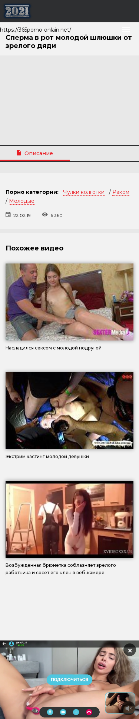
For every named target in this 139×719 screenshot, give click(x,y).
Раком (120, 192)
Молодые (21, 201)
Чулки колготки (84, 192)
